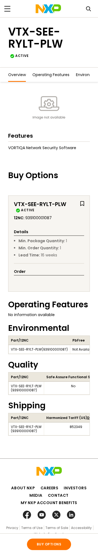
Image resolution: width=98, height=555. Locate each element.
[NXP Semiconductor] (48, 8)
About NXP (23, 488)
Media (35, 495)
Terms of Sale (56, 527)
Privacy (12, 527)
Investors (75, 488)
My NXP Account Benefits (49, 502)
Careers (50, 488)
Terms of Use (31, 527)
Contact (58, 495)
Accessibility (81, 527)
